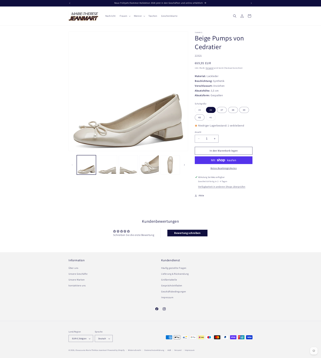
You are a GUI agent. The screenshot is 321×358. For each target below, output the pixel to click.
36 (210, 109)
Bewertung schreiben (187, 233)
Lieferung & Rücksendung (175, 273)
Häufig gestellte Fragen (173, 267)
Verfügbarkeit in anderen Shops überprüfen (221, 186)
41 (212, 118)
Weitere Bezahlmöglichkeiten (223, 168)
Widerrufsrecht (134, 350)
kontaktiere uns (77, 285)
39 (244, 109)
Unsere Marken (77, 279)
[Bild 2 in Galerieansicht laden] (107, 164)
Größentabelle (169, 279)
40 (199, 117)
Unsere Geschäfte (78, 273)
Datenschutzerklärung (154, 350)
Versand (209, 68)
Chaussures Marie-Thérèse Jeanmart (91, 350)
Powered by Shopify (116, 350)
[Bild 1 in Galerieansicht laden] (86, 164)
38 (233, 109)
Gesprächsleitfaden (171, 285)
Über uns (73, 267)
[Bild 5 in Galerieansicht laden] (170, 164)
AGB (169, 350)
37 (222, 109)
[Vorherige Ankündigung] (69, 3)
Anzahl (198, 132)
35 (201, 110)
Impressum (167, 297)
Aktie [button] (201, 195)
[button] (125, 15)
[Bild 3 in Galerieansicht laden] (128, 164)
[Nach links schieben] (72, 165)
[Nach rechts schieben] (184, 165)
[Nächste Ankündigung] (251, 3)
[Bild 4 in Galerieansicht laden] (149, 164)
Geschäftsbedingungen (173, 291)
